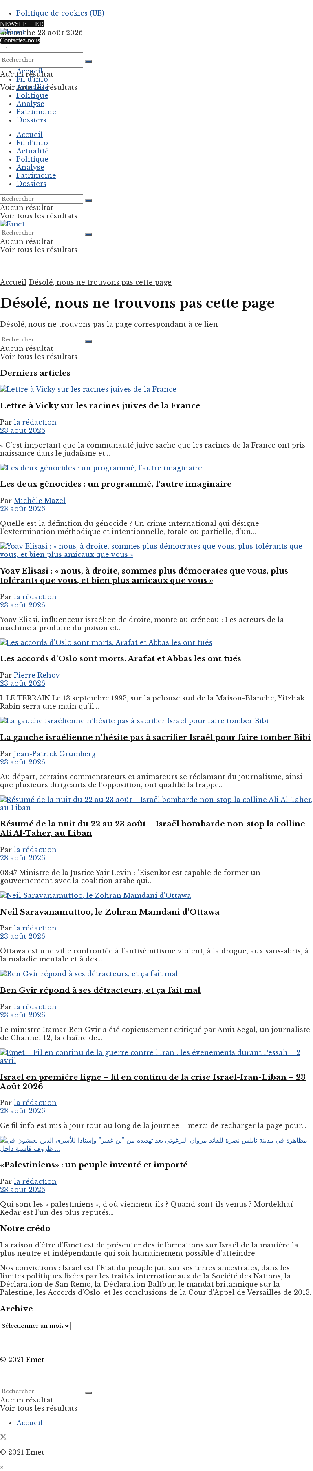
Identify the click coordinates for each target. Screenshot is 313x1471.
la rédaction (35, 422)
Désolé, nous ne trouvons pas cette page (100, 282)
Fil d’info (32, 79)
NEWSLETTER (22, 23)
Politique (32, 95)
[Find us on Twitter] (3, 1437)
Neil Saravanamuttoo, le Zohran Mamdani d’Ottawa (110, 912)
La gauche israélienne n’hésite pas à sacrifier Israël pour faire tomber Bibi (155, 737)
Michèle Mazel (40, 500)
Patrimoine (36, 112)
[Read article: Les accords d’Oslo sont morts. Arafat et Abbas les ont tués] (156, 642)
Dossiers (31, 120)
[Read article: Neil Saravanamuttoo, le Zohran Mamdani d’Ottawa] (156, 895)
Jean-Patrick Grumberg (55, 754)
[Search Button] (88, 61)
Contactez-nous (20, 40)
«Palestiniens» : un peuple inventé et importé (94, 1165)
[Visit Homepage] (12, 32)
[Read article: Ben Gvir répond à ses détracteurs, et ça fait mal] (156, 974)
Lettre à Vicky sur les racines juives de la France (100, 405)
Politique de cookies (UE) (60, 13)
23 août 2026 (22, 430)
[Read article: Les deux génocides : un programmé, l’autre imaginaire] (156, 468)
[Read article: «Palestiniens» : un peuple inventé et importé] (156, 1144)
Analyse (30, 104)
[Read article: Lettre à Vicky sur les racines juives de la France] (156, 389)
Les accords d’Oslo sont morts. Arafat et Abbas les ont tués (120, 658)
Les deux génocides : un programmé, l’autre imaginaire (116, 484)
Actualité (32, 87)
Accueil (29, 71)
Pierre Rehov (37, 675)
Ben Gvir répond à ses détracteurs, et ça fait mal (100, 990)
